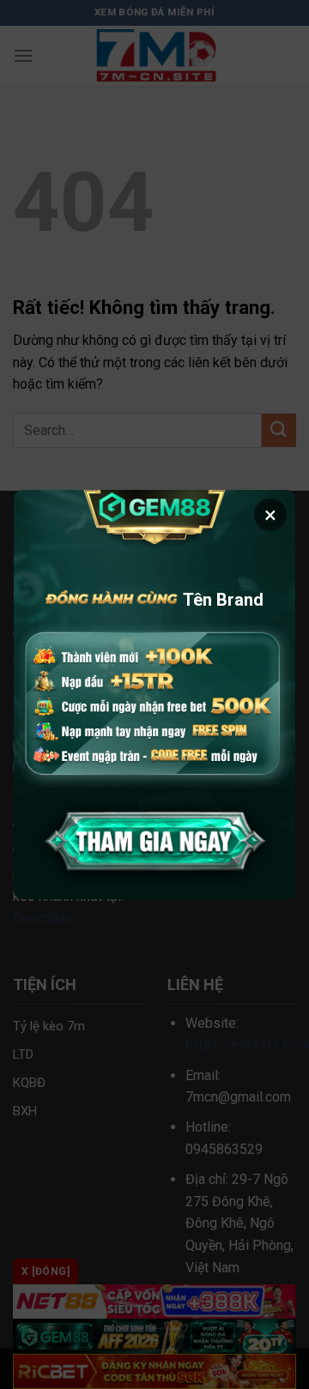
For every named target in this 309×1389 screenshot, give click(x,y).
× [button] (270, 515)
